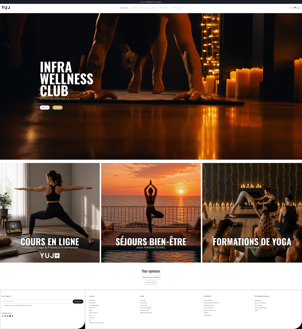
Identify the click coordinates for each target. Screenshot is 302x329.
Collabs (257, 310)
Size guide (142, 300)
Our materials (143, 303)
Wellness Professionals (146, 312)
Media (90, 310)
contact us (91, 317)
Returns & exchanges (145, 307)
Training (206, 312)
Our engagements (94, 305)
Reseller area (258, 300)
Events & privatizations (261, 307)
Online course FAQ (209, 307)
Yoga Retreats (207, 315)
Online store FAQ (144, 310)
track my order (144, 305)
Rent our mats (258, 305)
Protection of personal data (96, 322)
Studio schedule (208, 300)
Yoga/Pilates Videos (209, 305)
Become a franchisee (260, 303)
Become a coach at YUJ (210, 310)
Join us (90, 315)
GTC (90, 320)
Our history (92, 300)
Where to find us (93, 312)
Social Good (92, 307)
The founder (92, 303)
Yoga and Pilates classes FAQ (211, 303)
